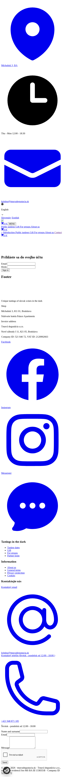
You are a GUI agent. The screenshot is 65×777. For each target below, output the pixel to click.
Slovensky (6, 217)
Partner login (13, 555)
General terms (14, 570)
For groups (25, 226)
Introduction (9, 232)
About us (35, 226)
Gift (18, 226)
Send (4, 762)
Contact (58, 232)
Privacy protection (16, 573)
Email (4, 263)
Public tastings (8, 226)
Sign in (5, 270)
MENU (12, 224)
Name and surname (10, 731)
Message (5, 747)
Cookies (11, 575)
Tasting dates (13, 547)
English (15, 217)
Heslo (4, 267)
